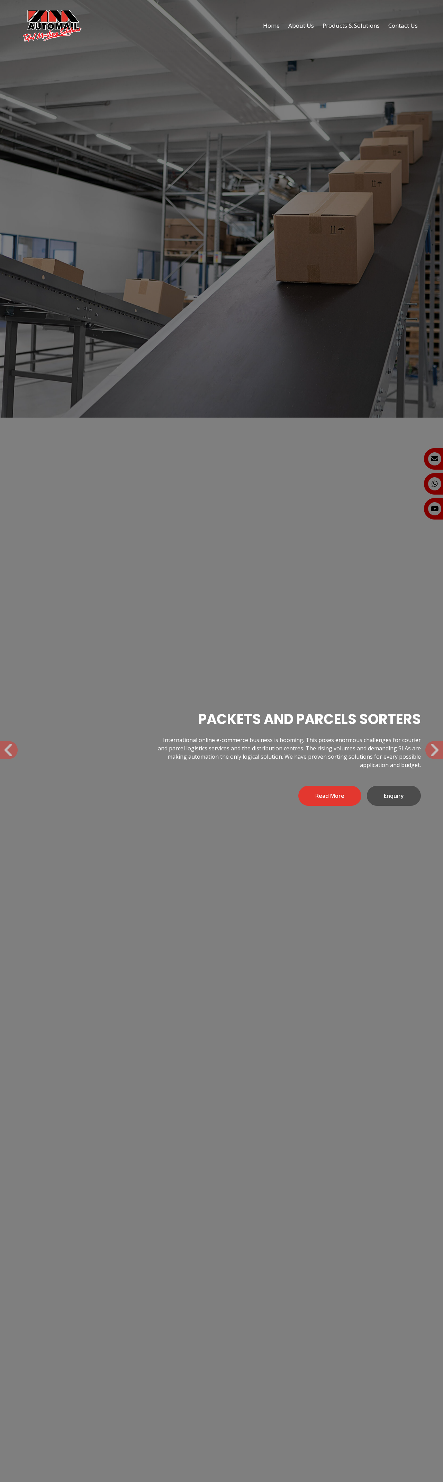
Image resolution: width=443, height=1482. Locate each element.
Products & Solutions (351, 25)
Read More (329, 796)
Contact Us (403, 25)
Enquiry (394, 796)
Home (271, 25)
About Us (301, 25)
